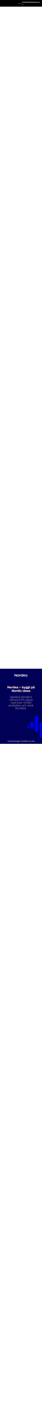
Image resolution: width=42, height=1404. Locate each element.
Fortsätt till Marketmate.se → (31, 3)
